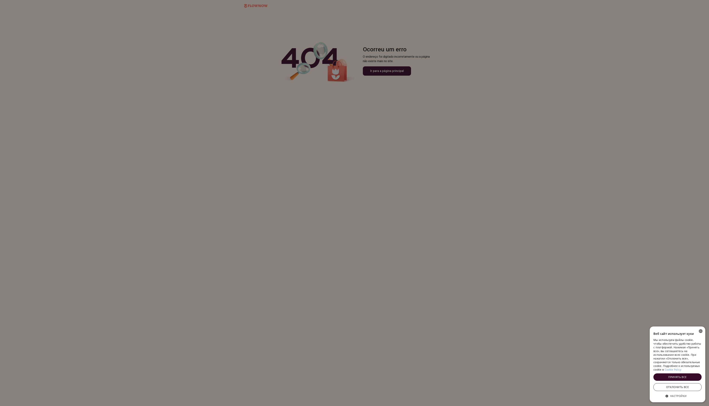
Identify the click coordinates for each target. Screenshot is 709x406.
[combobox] (701, 331)
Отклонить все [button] (677, 387)
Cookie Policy (673, 369)
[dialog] (677, 364)
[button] (677, 396)
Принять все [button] (677, 377)
